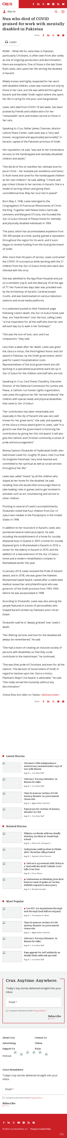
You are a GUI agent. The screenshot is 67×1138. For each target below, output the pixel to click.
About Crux (8, 1037)
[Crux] (7, 4)
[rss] (58, 4)
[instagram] (53, 4)
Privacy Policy (39, 1010)
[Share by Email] (58, 35)
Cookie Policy (45, 1129)
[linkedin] (38, 4)
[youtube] (48, 4)
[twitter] (43, 4)
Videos (38, 1043)
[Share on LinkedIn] (48, 35)
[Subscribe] (63, 4)
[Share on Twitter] (53, 35)
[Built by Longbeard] (62, 1134)
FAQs (38, 1048)
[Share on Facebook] (43, 35)
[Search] (56, 11)
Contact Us (41, 1037)
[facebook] (33, 4)
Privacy (33, 1129)
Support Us (8, 1048)
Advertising (9, 1043)
